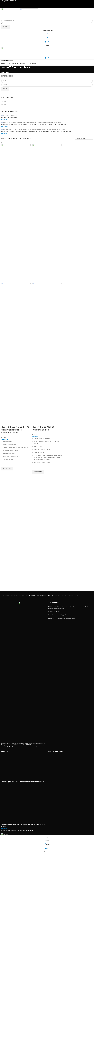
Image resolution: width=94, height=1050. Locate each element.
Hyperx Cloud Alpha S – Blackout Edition (44, 428)
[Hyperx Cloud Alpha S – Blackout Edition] (47, 213)
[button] (7, 468)
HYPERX (3, 437)
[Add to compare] (3, 423)
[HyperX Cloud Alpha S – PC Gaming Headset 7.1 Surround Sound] (16, 213)
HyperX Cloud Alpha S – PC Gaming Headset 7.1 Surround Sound (15, 430)
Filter (5, 88)
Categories (5, 72)
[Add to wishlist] (3, 464)
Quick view (3, 472)
